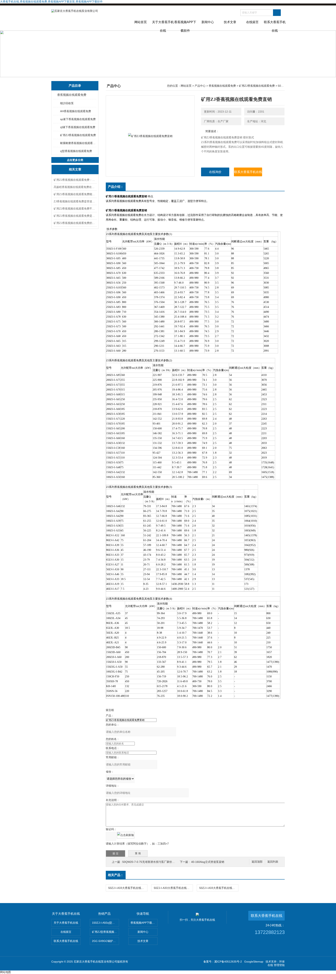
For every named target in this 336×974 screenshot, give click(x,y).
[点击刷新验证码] (125, 835)
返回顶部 (257, 861)
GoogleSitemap (253, 961)
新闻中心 (207, 22)
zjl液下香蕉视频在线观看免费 (77, 127)
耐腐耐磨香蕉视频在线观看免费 (78, 143)
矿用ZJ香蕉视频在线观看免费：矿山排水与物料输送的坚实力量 (75, 179)
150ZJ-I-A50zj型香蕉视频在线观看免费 (105, 922)
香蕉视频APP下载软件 (185, 25)
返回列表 (272, 861)
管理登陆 (279, 965)
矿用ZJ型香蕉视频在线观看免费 (105, 931)
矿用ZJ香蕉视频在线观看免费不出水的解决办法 (75, 208)
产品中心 (200, 85)
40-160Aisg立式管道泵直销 (207, 861)
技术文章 (230, 22)
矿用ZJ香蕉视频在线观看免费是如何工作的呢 (75, 215)
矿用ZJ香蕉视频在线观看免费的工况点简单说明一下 (75, 223)
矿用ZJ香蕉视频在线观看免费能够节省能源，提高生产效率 (75, 194)
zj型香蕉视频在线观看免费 (76, 151)
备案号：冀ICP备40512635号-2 (222, 961)
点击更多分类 (75, 160)
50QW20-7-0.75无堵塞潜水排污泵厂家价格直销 (151, 861)
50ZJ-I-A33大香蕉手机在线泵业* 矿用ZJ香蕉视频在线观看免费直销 (173, 887)
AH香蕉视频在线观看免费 (75, 111)
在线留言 (252, 22)
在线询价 (215, 172)
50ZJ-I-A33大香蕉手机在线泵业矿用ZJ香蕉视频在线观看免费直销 (218, 887)
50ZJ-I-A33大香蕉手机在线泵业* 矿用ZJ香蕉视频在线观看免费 (127, 887)
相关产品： (115, 875)
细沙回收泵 (67, 103)
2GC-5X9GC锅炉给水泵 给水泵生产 (105, 941)
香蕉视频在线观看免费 (71, 94)
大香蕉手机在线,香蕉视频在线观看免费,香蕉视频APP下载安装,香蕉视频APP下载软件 (51, 1)
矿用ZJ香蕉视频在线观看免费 (78, 135)
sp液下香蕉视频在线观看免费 (78, 119)
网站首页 (140, 22)
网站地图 (5, 972)
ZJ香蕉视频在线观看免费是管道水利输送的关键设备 (75, 201)
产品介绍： (115, 186)
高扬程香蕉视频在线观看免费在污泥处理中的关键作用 (75, 187)
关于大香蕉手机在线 (163, 25)
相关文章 (75, 169)
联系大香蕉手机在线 (275, 25)
